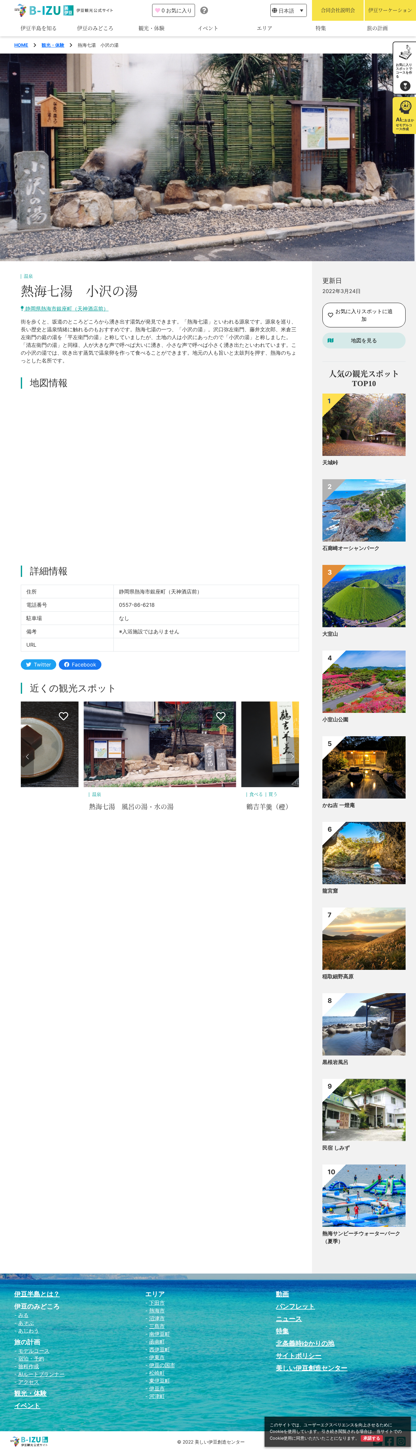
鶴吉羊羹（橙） (112, 807)
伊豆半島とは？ (37, 1294)
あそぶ (26, 1323)
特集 (321, 28)
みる (23, 1315)
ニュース (289, 1319)
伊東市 (157, 1357)
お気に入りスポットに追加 (364, 315)
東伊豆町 (159, 1380)
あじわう (28, 1330)
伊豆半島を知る (38, 28)
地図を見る (364, 340)
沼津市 (157, 1318)
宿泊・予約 (31, 1358)
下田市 (157, 1302)
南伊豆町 (159, 1334)
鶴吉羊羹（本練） (272, 807)
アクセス (28, 1382)
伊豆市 (157, 1388)
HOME (21, 45)
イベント (208, 28)
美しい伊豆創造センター (311, 1368)
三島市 (157, 1326)
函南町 (157, 1341)
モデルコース (33, 1351)
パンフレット (295, 1306)
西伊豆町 (159, 1349)
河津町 (157, 1396)
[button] (27, 756)
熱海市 (157, 1310)
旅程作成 (28, 1366)
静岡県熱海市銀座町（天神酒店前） (66, 308)
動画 (282, 1294)
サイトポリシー (298, 1356)
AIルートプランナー (41, 1374)
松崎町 (157, 1373)
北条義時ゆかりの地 (305, 1343)
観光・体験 (151, 28)
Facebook (84, 664)
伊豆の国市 (162, 1365)
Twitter (42, 664)
